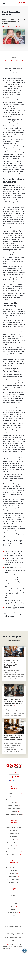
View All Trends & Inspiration (13, 867)
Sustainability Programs (13, 855)
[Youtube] (15, 777)
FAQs (13, 915)
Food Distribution (13, 836)
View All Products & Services (13, 827)
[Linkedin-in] (18, 777)
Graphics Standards (13, 912)
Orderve (13, 845)
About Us (8, 932)
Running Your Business (17, 27)
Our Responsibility (13, 898)
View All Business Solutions (13, 793)
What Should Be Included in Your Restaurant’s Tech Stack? (12, 664)
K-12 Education (6, 27)
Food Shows (13, 873)
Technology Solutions (13, 848)
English (13, 780)
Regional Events (13, 876)
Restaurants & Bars (13, 796)
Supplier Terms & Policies (16, 937)
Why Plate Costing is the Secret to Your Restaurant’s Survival (13, 738)
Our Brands (13, 839)
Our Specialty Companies (13, 842)
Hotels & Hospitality (13, 805)
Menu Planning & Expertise (13, 851)
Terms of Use (18, 939)
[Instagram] (10, 777)
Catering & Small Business (13, 808)
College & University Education (13, 814)
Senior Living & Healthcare (13, 799)
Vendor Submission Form (16, 933)
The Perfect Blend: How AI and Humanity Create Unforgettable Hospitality (13, 702)
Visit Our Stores (14, 772)
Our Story (13, 895)
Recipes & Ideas (13, 882)
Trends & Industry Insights (13, 879)
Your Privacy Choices (15, 944)
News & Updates (13, 903)
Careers (13, 906)
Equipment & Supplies (13, 833)
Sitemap (14, 940)
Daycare (13, 802)
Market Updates (13, 870)
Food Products (13, 830)
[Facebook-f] (12, 777)
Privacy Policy (9, 939)
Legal (6, 937)
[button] (5, 60)
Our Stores (13, 901)
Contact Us (13, 909)
